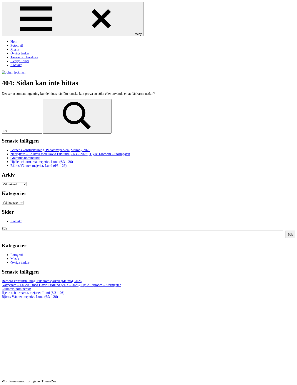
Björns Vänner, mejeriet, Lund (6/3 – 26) (38, 165)
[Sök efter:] (22, 131)
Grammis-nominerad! (25, 158)
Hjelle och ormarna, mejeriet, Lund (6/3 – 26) (41, 162)
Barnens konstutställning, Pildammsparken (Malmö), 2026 (50, 150)
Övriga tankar (19, 53)
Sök (4, 228)
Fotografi (16, 45)
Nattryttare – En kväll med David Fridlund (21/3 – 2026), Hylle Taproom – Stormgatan (70, 154)
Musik (14, 49)
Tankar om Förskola (24, 57)
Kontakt (16, 65)
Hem (13, 41)
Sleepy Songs (19, 61)
